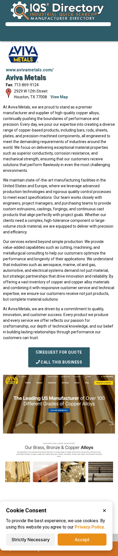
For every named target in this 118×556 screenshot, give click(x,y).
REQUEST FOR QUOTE (61, 352)
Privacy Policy (89, 527)
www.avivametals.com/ (30, 69)
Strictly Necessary (31, 539)
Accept (82, 539)
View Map (59, 97)
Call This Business (61, 362)
